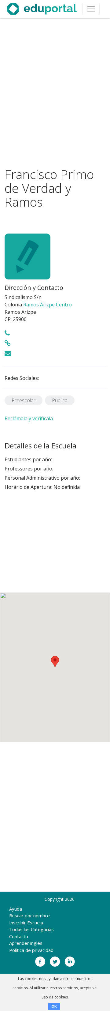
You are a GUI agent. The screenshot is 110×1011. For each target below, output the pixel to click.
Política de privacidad (31, 950)
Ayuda (15, 909)
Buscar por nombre (29, 915)
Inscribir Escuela (26, 922)
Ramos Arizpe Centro (47, 304)
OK (54, 1006)
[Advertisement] (55, 93)
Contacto (18, 936)
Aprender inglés (25, 943)
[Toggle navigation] (91, 9)
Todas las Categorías (31, 929)
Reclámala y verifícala (29, 418)
